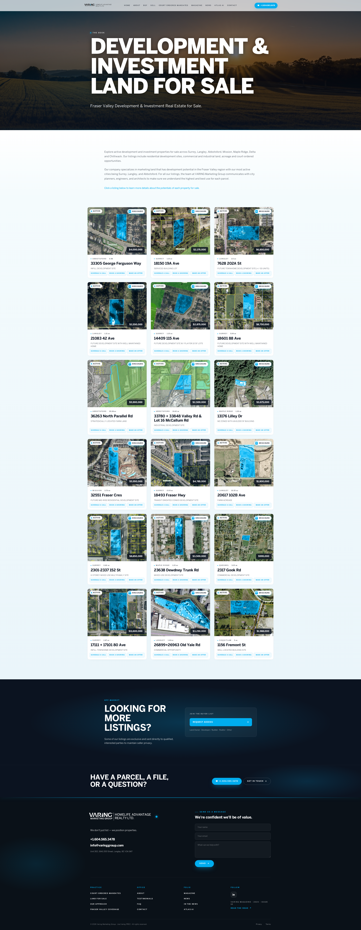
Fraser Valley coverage (104, 909)
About (136, 5)
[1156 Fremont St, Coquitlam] (243, 612)
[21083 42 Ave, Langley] (117, 305)
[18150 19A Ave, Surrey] (180, 230)
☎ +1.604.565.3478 (227, 781)
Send (204, 863)
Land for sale (98, 899)
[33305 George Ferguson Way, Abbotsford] (117, 230)
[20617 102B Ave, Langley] (243, 462)
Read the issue (241, 908)
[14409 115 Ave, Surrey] (180, 305)
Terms (268, 924)
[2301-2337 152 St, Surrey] (117, 537)
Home (127, 5)
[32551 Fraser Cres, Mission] (117, 462)
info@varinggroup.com (107, 845)
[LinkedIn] (234, 895)
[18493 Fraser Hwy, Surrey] (180, 462)
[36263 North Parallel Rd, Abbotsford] (117, 383)
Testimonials (145, 899)
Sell (153, 5)
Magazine (196, 5)
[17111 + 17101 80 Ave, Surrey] (117, 612)
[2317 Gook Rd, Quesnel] (243, 537)
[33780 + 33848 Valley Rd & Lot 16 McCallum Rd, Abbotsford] (180, 383)
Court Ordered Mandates (173, 5)
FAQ (139, 904)
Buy (145, 5)
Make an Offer (136, 273)
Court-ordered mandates (105, 893)
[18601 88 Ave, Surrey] (243, 305)
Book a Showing (117, 273)
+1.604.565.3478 (266, 5)
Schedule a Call (98, 273)
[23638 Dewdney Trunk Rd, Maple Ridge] (180, 537)
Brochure (135, 211)
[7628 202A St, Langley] (243, 230)
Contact (232, 5)
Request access (221, 722)
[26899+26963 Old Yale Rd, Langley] (180, 612)
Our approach (98, 904)
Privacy (259, 924)
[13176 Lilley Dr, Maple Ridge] (243, 383)
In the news (191, 904)
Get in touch (257, 781)
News (208, 5)
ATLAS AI (219, 5)
